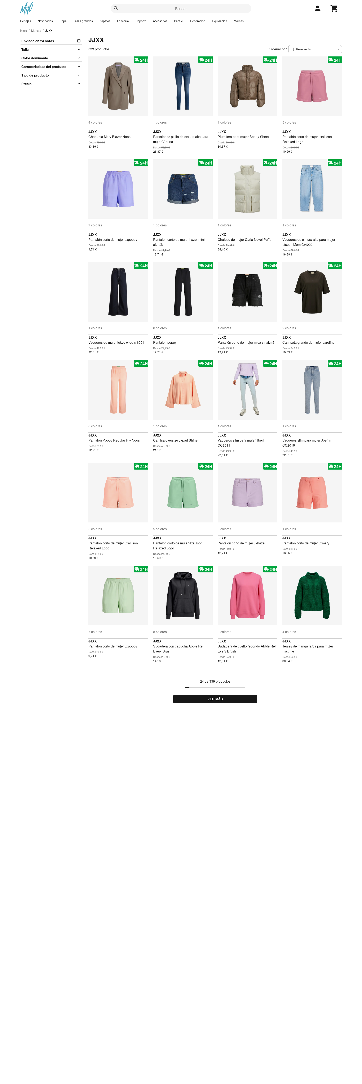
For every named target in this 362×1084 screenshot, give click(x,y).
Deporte (141, 21)
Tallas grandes (83, 21)
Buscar (181, 8)
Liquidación (219, 21)
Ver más (215, 699)
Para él (179, 21)
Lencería (123, 21)
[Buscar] (116, 8)
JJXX (92, 131)
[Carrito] (334, 8)
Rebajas (25, 21)
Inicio (23, 30)
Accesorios (160, 21)
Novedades (45, 21)
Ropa (63, 21)
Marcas (239, 21)
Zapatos (105, 21)
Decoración (197, 21)
